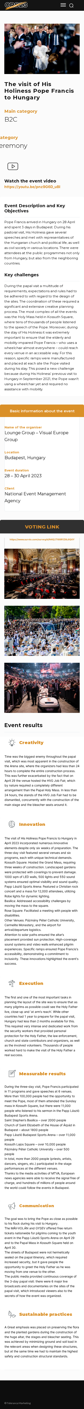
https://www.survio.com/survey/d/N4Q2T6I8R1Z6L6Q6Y (42, 539)
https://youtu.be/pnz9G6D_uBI (32, 187)
